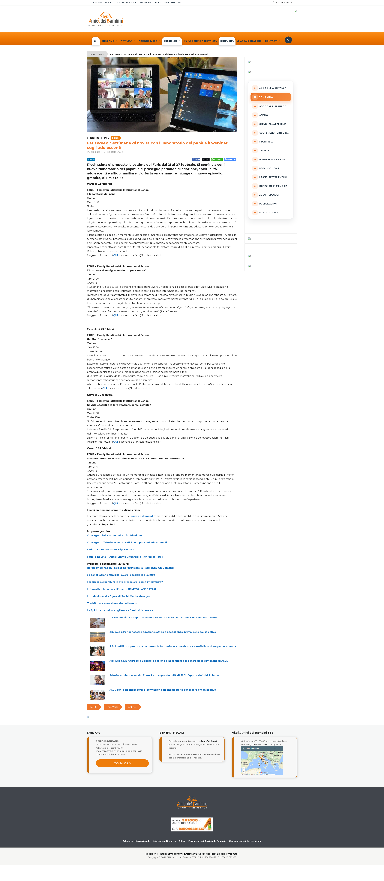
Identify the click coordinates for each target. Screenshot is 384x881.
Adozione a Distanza (202, 40)
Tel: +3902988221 (262, 744)
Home (92, 54)
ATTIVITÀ (126, 40)
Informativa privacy (171, 853)
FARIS (158, 3)
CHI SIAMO (108, 40)
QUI (115, 255)
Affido (182, 841)
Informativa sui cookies (197, 853)
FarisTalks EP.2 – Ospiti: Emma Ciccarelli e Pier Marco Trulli (125, 556)
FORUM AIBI (146, 3)
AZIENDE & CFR (148, 40)
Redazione (152, 853)
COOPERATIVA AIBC (102, 3)
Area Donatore (250, 40)
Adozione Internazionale (136, 841)
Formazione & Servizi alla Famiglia (207, 841)
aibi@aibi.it (275, 744)
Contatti (271, 40)
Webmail (232, 853)
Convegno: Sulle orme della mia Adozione (114, 535)
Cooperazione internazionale (245, 841)
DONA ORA (227, 40)
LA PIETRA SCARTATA (126, 3)
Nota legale (218, 853)
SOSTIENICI (170, 40)
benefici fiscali (209, 741)
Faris (101, 54)
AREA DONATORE (172, 3)
